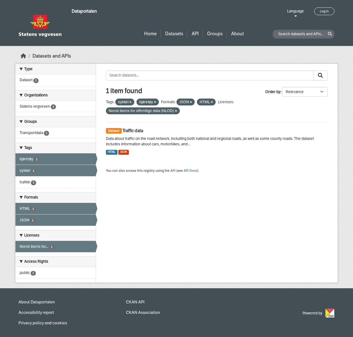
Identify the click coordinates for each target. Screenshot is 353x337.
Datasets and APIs (52, 56)
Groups (215, 34)
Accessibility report (36, 312)
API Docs (190, 171)
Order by (272, 91)
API (195, 34)
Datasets (174, 34)
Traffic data (132, 130)
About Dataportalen (36, 302)
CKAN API (135, 302)
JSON (123, 152)
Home (150, 34)
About (237, 34)
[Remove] (130, 102)
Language (295, 11)
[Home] (23, 56)
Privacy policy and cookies (42, 322)
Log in (324, 11)
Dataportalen (84, 11)
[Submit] (320, 75)
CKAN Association (143, 312)
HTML (112, 152)
